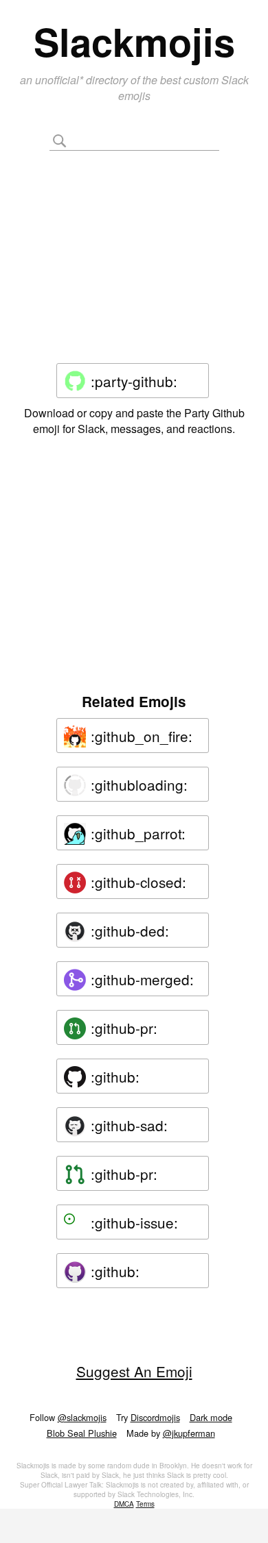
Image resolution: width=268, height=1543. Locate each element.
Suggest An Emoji (134, 1371)
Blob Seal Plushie (82, 1433)
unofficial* (60, 80)
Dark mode (211, 1417)
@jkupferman (189, 1433)
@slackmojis (82, 1417)
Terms (145, 1504)
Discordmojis (155, 1417)
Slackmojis (134, 41)
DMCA (124, 1504)
